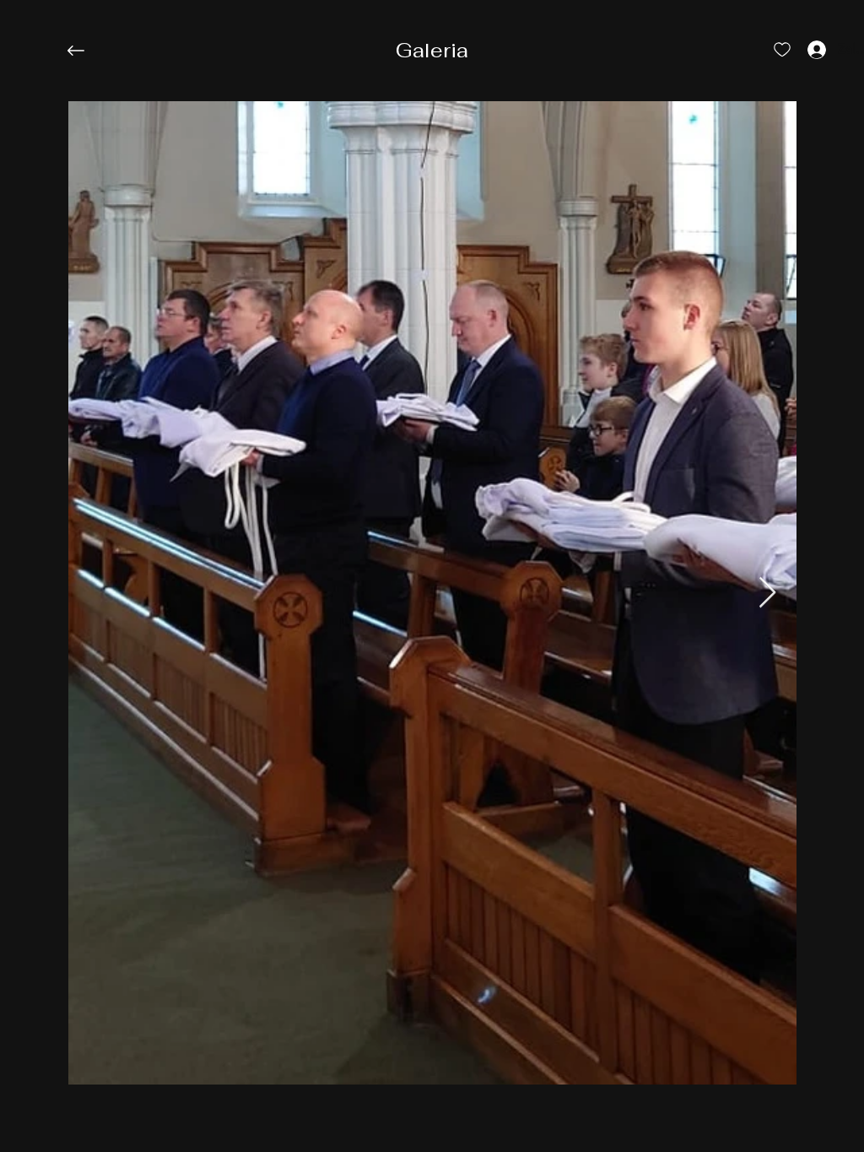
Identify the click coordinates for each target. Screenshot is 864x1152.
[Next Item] (767, 593)
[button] (432, 50)
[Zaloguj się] (801, 49)
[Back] (89, 50)
